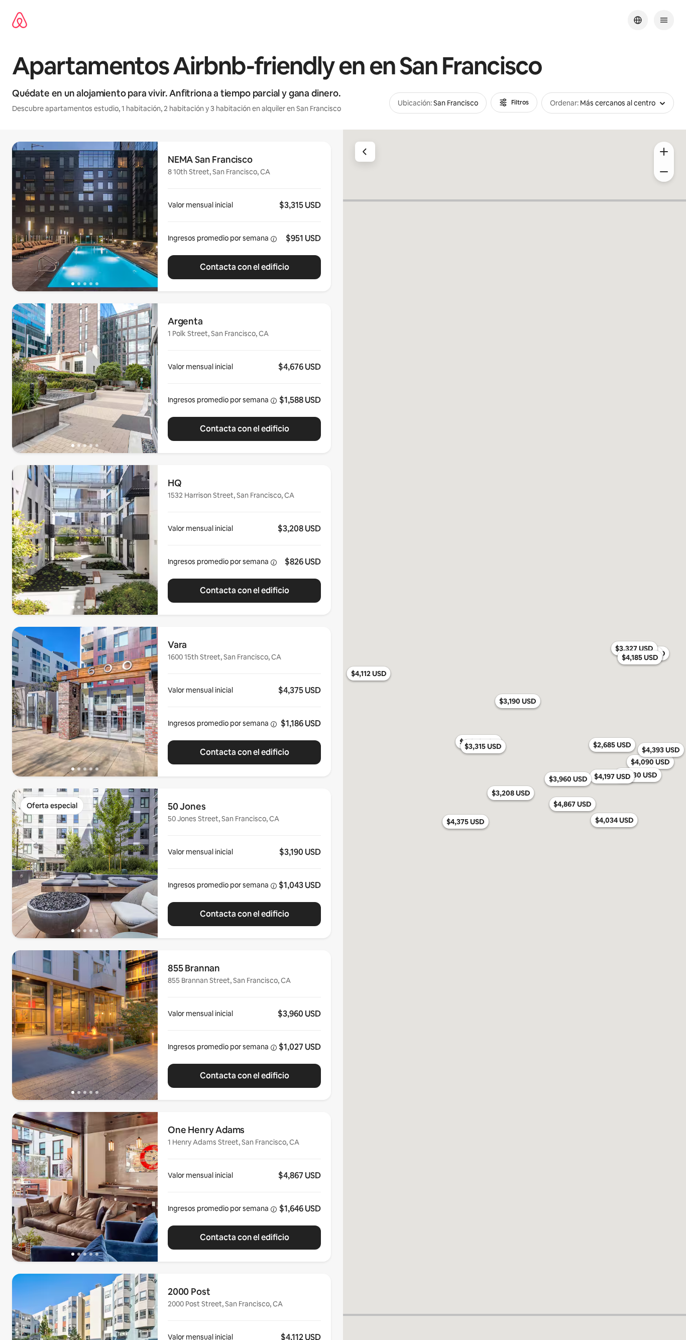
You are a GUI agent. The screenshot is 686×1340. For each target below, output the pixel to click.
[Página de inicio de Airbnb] (19, 20)
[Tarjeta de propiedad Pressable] (244, 216)
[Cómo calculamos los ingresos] (274, 239)
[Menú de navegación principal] (664, 20)
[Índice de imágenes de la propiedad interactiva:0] (85, 216)
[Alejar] (664, 172)
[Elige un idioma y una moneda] (638, 20)
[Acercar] (664, 152)
